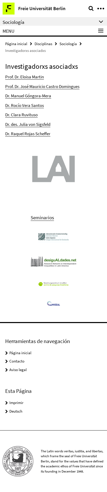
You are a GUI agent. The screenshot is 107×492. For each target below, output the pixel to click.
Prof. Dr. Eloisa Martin (24, 77)
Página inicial (16, 43)
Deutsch (15, 411)
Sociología (68, 43)
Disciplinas (43, 43)
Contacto (16, 361)
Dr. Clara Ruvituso (21, 115)
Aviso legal (18, 369)
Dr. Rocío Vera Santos (24, 105)
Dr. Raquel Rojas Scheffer (27, 133)
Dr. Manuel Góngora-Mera (28, 96)
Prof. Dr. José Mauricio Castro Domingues (42, 86)
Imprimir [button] (16, 402)
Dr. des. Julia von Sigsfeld (27, 124)
